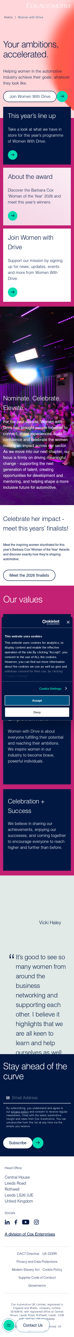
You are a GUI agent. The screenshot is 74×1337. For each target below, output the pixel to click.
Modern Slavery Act (25, 1270)
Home (8, 17)
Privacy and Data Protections (37, 1262)
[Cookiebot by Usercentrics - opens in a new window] (44, 622)
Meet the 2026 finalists (29, 576)
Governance (37, 1285)
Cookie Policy (52, 1270)
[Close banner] (68, 622)
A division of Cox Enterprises (30, 1235)
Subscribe (17, 1143)
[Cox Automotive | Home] (49, 7)
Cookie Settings (50, 688)
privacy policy (20, 1112)
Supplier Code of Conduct (37, 1278)
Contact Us (33, 1326)
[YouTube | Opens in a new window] (25, 1223)
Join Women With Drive (29, 97)
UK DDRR (49, 1254)
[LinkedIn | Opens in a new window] (7, 1223)
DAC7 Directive (28, 1254)
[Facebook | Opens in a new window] (15, 1223)
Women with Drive (30, 17)
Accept (37, 700)
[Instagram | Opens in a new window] (36, 1223)
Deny (37, 712)
